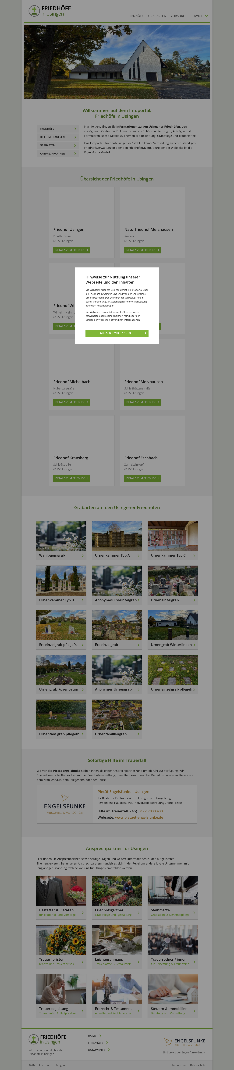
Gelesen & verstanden (115, 333)
